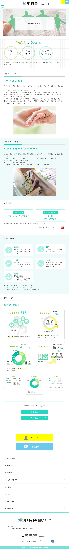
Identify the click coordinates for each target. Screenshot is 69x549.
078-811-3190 (31, 535)
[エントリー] (34, 435)
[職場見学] (34, 444)
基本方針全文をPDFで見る (47, 227)
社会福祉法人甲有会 (33, 547)
